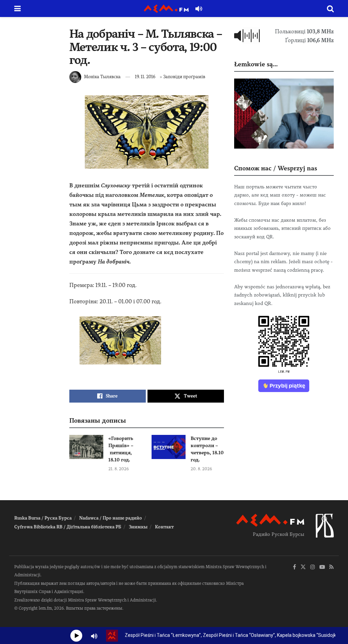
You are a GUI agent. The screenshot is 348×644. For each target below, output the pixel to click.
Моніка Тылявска (102, 76)
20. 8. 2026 (201, 469)
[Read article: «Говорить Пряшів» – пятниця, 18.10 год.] (86, 447)
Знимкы (138, 526)
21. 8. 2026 (118, 469)
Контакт (164, 526)
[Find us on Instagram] (312, 567)
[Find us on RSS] (331, 567)
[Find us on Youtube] (322, 567)
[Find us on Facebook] (294, 567)
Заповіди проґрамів (184, 76)
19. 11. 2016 (145, 76)
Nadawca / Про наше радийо (110, 518)
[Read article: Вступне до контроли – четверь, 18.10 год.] (169, 447)
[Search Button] (330, 8)
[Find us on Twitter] (303, 567)
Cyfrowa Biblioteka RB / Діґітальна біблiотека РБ (67, 526)
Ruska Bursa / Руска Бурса (43, 518)
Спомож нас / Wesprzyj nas (275, 168)
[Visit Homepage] (166, 8)
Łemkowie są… (256, 64)
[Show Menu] (17, 8)
